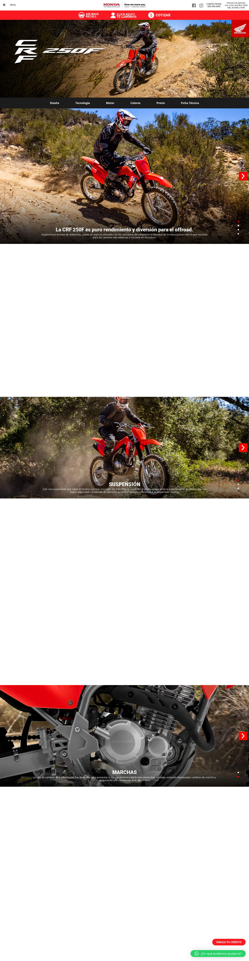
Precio (161, 103)
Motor (110, 103)
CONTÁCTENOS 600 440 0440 (213, 5)
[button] (243, 176)
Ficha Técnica (190, 103)
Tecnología (82, 103)
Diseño (54, 103)
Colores (135, 103)
